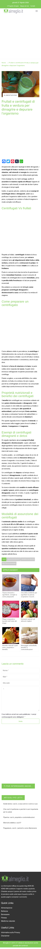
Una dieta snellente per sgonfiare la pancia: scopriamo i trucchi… (29, 595)
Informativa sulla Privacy (10, 932)
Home (4, 63)
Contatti (32, 6)
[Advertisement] (20, 35)
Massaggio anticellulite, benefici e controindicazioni (29, 647)
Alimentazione (6, 907)
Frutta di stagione (9, 563)
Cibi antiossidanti (13, 559)
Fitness (4, 917)
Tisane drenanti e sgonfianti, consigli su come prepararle (9, 595)
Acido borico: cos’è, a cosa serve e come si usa (20, 804)
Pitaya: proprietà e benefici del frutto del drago (9, 621)
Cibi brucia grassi (27, 559)
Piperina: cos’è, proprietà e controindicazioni (19, 817)
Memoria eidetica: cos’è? (12, 822)
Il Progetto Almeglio (13, 6)
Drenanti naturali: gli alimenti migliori (28, 620)
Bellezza (4, 911)
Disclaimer (5, 935)
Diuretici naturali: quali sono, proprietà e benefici (10, 647)
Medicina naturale (8, 921)
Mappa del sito (24, 6)
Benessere (5, 914)
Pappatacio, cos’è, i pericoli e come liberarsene (20, 828)
